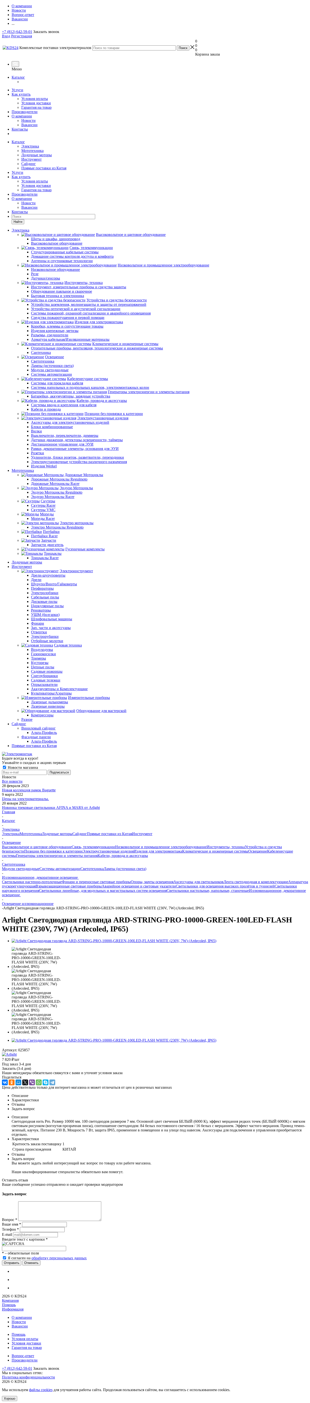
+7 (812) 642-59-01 (17, 32)
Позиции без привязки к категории (53, 851)
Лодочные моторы (36, 155)
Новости (28, 120)
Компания (10, 1300)
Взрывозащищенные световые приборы (69, 886)
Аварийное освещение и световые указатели (139, 886)
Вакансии (29, 125)
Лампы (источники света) (125, 869)
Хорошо (9, 1398)
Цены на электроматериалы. (25, 799)
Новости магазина (22, 767)
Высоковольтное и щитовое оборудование (37, 847)
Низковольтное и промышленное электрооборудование (161, 847)
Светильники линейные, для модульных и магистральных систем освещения (103, 890)
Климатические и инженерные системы (215, 851)
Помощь (9, 1305)
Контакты (20, 129)
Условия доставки (36, 103)
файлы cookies (41, 1390)
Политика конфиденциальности (28, 1377)
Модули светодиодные (20, 869)
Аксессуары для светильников (198, 882)
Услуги (17, 90)
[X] (25, 1082)
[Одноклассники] (12, 1082)
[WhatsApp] (39, 1082)
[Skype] (45, 1082)
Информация (12, 1309)
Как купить (21, 94)
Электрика (30, 146)
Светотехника (92, 869)
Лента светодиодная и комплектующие (256, 882)
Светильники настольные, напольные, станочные (208, 890)
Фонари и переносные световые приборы (96, 882)
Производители (25, 112)
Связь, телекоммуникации (93, 847)
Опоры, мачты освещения (152, 882)
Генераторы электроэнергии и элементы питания (57, 856)
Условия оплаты (34, 99)
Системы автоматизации (59, 869)
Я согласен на (47, 1258)
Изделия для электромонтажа (158, 851)
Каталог (18, 77)
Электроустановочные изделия (108, 851)
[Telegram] (52, 1082)
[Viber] (32, 1082)
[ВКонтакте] (5, 1082)
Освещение (257, 851)
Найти (18, 222)
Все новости (12, 781)
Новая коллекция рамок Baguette (29, 790)
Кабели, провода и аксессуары (123, 856)
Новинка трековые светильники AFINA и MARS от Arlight (51, 807)
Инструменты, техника (226, 847)
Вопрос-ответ (23, 1356)
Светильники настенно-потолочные (32, 882)
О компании (22, 116)
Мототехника (32, 151)
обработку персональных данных (59, 1258)
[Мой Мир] (18, 1082)
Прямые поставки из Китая (43, 168)
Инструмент (31, 159)
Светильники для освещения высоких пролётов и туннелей (225, 886)
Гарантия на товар (36, 107)
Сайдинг (28, 164)
